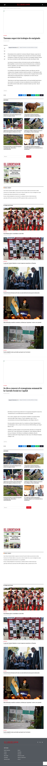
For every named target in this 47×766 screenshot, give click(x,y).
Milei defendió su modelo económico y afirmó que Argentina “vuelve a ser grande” (22, 322)
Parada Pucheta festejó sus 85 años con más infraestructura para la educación (21, 292)
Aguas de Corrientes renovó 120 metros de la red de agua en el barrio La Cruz (12, 131)
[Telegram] (4, 56)
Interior (5, 291)
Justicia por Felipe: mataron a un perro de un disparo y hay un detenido (33, 131)
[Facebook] (4, 48)
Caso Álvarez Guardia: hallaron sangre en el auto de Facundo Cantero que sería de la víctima (21, 190)
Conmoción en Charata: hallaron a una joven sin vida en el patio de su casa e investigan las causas (22, 192)
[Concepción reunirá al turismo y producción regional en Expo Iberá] (34, 107)
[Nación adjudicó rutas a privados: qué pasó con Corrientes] (23, 337)
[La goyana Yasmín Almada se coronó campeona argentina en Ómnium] (23, 248)
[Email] (4, 54)
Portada (4, 8)
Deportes (5, 231)
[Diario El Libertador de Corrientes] (23, 4)
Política (5, 350)
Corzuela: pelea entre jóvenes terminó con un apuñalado (14, 194)
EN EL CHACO (8, 187)
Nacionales (5, 320)
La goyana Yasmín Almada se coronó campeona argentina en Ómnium (19, 263)
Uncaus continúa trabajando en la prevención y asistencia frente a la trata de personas (19, 196)
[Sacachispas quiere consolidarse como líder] (23, 219)
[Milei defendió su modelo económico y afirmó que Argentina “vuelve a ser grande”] (23, 307)
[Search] (42, 4)
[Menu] (5, 4)
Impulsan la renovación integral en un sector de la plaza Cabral (12, 115)
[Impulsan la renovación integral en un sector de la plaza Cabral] (13, 107)
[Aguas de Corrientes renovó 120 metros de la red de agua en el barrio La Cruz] (13, 123)
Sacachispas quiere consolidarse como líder (13, 233)
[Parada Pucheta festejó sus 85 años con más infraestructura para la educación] (23, 278)
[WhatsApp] (4, 59)
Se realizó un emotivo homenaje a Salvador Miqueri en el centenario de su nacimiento (33, 148)
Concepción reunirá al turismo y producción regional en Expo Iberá (32, 115)
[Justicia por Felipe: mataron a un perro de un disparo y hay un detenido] (34, 123)
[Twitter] (4, 51)
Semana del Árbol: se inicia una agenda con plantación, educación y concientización (12, 148)
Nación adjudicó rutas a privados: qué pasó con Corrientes (16, 352)
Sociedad (5, 35)
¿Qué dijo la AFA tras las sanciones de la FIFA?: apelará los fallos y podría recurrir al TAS (20, 563)
